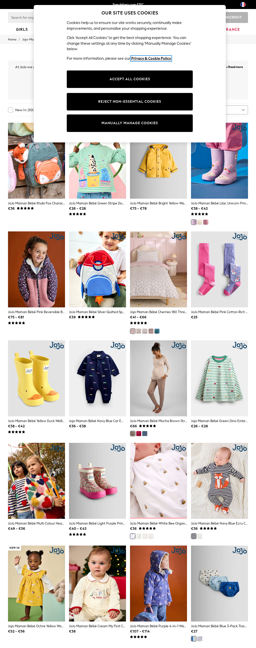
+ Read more (234, 66)
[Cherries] (132, 331)
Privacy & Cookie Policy (151, 58)
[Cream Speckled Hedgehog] (144, 536)
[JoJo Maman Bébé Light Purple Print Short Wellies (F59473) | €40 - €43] (97, 481)
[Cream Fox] (151, 536)
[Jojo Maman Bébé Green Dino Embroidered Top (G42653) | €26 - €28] (219, 378)
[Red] (138, 433)
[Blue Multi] (199, 638)
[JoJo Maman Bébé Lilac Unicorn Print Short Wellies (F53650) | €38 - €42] (219, 161)
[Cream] (199, 222)
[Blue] (193, 638)
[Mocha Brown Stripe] (132, 433)
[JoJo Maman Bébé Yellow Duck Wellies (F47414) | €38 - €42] (36, 378)
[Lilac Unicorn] (193, 222)
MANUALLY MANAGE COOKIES (130, 123)
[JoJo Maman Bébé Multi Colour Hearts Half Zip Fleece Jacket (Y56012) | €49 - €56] (36, 481)
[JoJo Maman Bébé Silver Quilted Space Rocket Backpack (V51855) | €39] (97, 269)
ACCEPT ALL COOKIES (130, 79)
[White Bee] (132, 536)
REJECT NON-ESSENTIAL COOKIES (129, 101)
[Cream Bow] (138, 536)
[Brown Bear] (138, 331)
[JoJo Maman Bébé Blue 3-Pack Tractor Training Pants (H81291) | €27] (219, 584)
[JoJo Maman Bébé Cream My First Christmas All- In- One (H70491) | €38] (97, 584)
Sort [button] (217, 110)
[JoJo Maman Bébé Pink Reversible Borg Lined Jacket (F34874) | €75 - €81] (36, 269)
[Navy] (144, 433)
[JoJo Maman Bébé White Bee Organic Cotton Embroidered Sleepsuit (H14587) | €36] (158, 481)
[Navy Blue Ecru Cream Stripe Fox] (193, 536)
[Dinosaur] (157, 331)
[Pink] (205, 222)
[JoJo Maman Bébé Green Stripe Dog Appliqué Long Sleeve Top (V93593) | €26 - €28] (97, 161)
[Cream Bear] (199, 536)
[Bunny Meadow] (151, 331)
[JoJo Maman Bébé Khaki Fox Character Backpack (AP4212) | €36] (36, 161)
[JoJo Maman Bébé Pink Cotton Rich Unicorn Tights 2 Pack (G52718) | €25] (219, 269)
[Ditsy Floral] (144, 331)
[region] (130, 73)
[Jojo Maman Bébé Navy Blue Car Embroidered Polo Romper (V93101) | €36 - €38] (97, 378)
